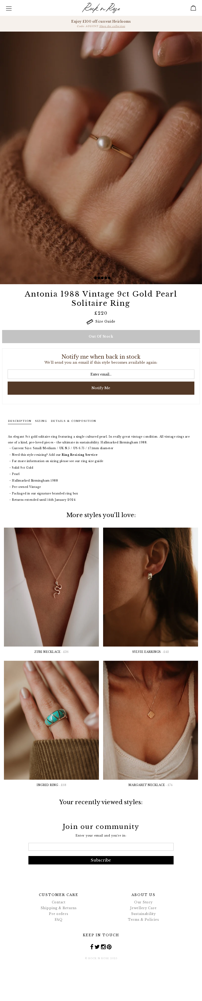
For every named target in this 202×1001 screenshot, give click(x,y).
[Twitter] (97, 947)
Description (20, 420)
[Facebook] (92, 947)
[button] (92, 278)
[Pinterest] (109, 947)
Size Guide (104, 321)
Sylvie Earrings (150, 652)
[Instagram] (103, 947)
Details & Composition (73, 420)
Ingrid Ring (51, 785)
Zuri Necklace (51, 652)
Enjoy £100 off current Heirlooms (101, 23)
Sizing (41, 420)
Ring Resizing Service (80, 455)
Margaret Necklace (150, 785)
